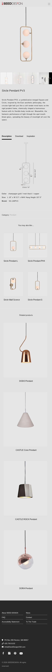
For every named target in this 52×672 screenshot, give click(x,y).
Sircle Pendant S (35, 300)
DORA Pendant (26, 588)
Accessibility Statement (10, 622)
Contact (29, 617)
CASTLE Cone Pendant (26, 450)
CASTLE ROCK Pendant (26, 519)
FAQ (3, 617)
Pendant (13, 215)
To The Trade (31, 622)
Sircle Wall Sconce (12, 300)
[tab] (7, 137)
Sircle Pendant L (11, 261)
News (28, 613)
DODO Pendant (26, 381)
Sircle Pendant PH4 (36, 261)
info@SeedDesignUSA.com (14, 647)
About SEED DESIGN (10, 613)
